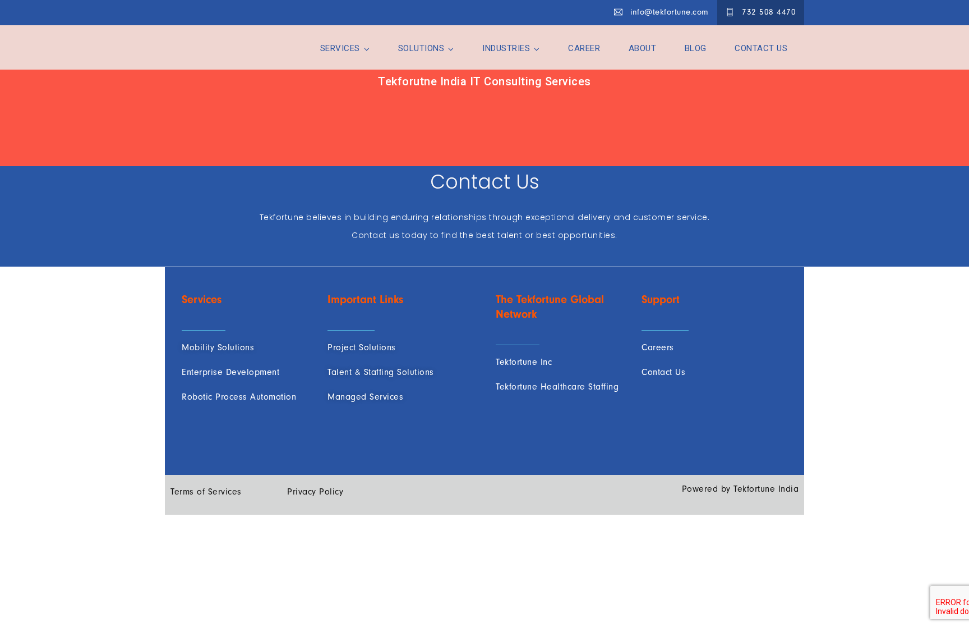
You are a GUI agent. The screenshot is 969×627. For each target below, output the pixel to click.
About (643, 48)
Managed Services (365, 397)
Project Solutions (361, 347)
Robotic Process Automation (239, 397)
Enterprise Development (230, 372)
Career (584, 48)
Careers (658, 347)
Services (340, 48)
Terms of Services (206, 492)
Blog (696, 48)
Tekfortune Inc (524, 362)
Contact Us (761, 48)
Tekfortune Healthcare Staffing (557, 387)
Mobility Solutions (218, 347)
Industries (506, 48)
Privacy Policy (315, 492)
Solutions (421, 48)
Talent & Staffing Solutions (380, 372)
